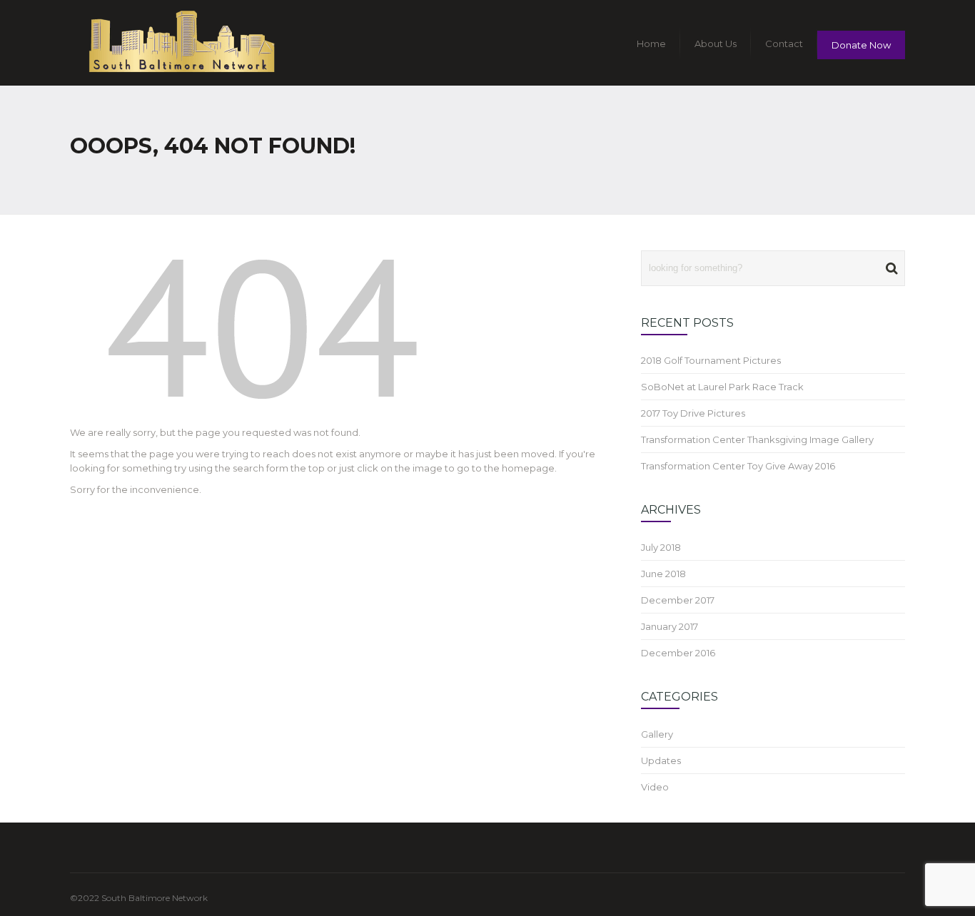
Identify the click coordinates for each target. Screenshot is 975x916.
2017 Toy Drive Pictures (693, 413)
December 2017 (677, 600)
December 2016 (678, 652)
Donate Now (861, 45)
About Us (715, 43)
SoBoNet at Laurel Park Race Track (722, 386)
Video (655, 787)
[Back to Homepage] (262, 333)
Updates (661, 760)
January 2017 (669, 626)
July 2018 (661, 547)
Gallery (657, 734)
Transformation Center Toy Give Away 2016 (738, 466)
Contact (784, 43)
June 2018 (663, 573)
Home (651, 43)
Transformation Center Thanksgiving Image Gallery (757, 439)
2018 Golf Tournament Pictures (711, 360)
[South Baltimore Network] (181, 42)
